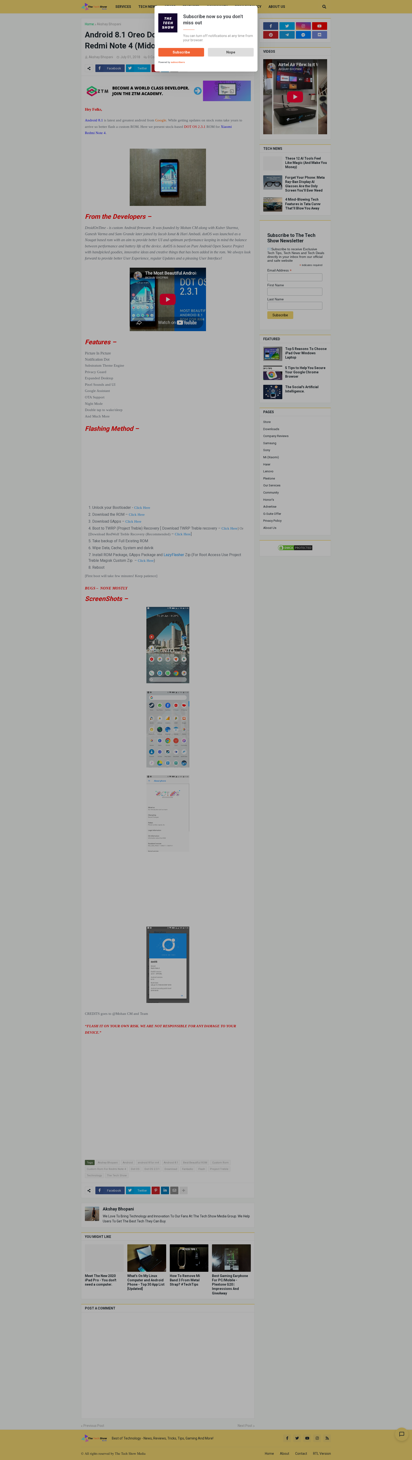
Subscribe (181, 52)
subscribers (178, 62)
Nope (230, 52)
